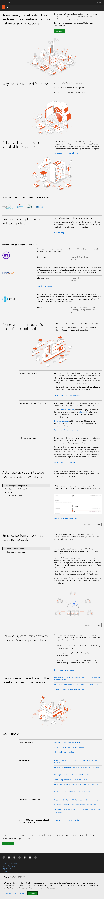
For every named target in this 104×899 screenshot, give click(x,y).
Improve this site (8, 869)
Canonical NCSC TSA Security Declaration (68, 820)
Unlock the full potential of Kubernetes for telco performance (76, 800)
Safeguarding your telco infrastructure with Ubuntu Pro (73, 780)
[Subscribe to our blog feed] (35, 857)
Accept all (32, 893)
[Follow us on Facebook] (9, 857)
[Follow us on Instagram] (20, 857)
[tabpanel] (78, 502)
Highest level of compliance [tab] (15, 552)
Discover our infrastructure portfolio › (67, 430)
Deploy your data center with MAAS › (67, 518)
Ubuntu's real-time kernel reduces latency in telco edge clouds (76, 684)
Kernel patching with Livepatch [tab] (16, 489)
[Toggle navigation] (101, 8)
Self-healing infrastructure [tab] (14, 549)
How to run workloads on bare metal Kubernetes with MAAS (75, 805)
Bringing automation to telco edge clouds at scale (71, 775)
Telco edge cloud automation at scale (67, 742)
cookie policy (71, 888)
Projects (5, 871)
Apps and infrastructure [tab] (13, 495)
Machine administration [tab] (13, 492)
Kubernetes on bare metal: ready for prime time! (71, 747)
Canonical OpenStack (66, 410)
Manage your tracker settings (14, 893)
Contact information (9, 864)
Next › (97, 525)
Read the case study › (44, 286)
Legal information (8, 866)
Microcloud (83, 412)
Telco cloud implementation (64, 752)
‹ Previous (86, 525)
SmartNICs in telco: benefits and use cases (69, 689)
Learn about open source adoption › (66, 153)
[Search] (93, 2)
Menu (99, 2)
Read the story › (59, 233)
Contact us (59, 31)
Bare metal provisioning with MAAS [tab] (17, 486)
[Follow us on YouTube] (30, 857)
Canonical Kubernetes (61, 421)
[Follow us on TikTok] (25, 857)
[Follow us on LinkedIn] (14, 857)
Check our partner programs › (64, 670)
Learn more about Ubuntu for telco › (67, 395)
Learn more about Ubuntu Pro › (65, 462)
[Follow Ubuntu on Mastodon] (4, 857)
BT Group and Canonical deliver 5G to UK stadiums (72, 792)
